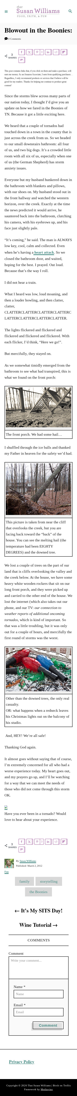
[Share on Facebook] (22, 52)
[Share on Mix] (22, 60)
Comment (16, 953)
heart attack (43, 252)
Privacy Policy (21, 1062)
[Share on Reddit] (56, 52)
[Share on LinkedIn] (48, 52)
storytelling (49, 881)
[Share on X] (29, 52)
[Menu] (6, 11)
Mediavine (47, 1089)
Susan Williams (28, 861)
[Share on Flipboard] (64, 52)
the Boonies (38, 892)
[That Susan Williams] (38, 11)
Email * (20, 1005)
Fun (6, 871)
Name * (19, 987)
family (24, 881)
